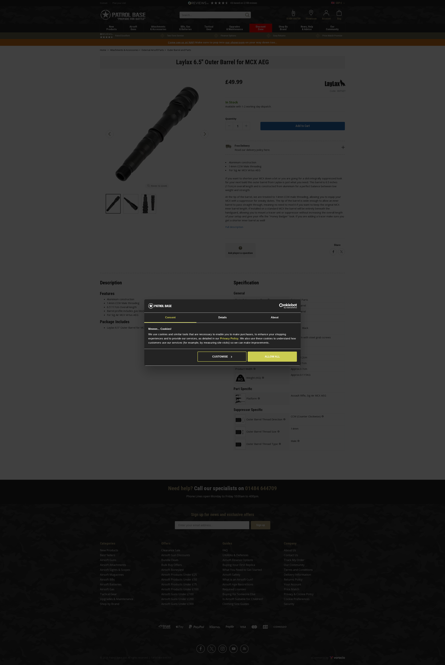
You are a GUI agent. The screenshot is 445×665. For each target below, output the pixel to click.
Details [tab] (222, 317)
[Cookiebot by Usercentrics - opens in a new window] (281, 306)
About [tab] (274, 317)
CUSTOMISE (220, 356)
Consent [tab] (170, 317)
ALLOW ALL (272, 356)
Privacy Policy (229, 338)
